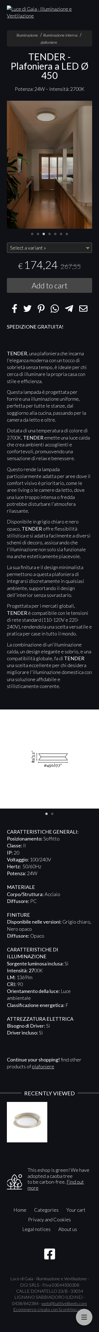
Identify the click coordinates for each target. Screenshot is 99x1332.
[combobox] (49, 247)
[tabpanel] (49, 165)
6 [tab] (61, 233)
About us (67, 1229)
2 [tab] (38, 233)
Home (19, 1210)
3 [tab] (44, 233)
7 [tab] (67, 233)
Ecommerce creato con (49, 1309)
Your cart (76, 1210)
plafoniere (49, 42)
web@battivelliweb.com (64, 1303)
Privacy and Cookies (49, 1219)
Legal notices (36, 1229)
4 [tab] (49, 233)
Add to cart (50, 285)
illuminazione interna (60, 35)
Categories (46, 1210)
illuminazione (27, 35)
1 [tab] (32, 233)
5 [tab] (55, 233)
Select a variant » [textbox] (28, 248)
